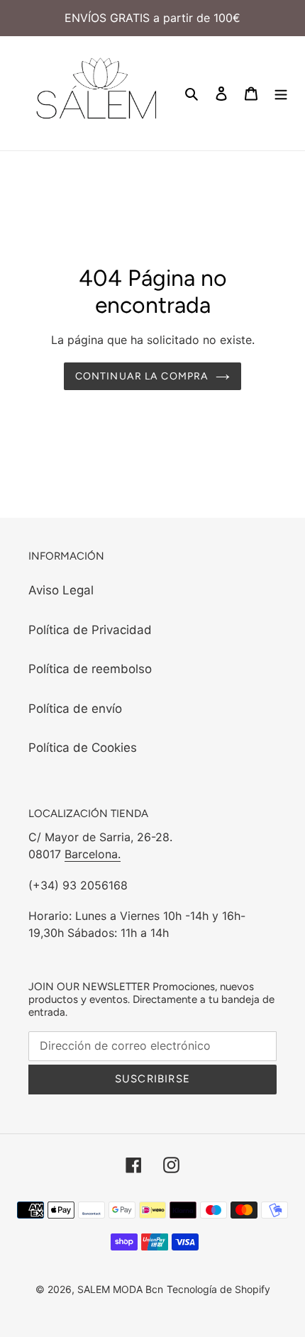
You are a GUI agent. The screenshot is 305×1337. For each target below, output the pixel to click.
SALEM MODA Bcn (120, 1289)
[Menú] (281, 93)
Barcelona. (93, 854)
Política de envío (75, 708)
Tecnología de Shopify (218, 1289)
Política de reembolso (90, 669)
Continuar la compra (142, 376)
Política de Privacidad (90, 630)
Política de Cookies (82, 747)
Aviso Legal (61, 590)
